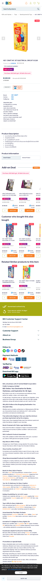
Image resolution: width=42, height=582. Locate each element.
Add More (36, 168)
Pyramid (14, 498)
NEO (28, 523)
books (10, 472)
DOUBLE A (18, 489)
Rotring (33, 487)
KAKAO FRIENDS (19, 507)
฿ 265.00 (6, 78)
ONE (28, 534)
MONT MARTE (26, 498)
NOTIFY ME (24, 578)
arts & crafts (23, 496)
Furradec (11, 536)
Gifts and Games (6, 14)
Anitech (26, 514)
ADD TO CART (13, 210)
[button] (3, 38)
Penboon (5, 476)
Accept (21, 572)
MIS (21, 476)
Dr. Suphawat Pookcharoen (21, 474)
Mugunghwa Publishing (9, 478)
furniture (27, 533)
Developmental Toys (26, 14)
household (15, 514)
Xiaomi (34, 514)
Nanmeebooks (6, 480)
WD (3, 525)
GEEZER (18, 525)
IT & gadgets (20, 523)
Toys (15, 14)
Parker (21, 487)
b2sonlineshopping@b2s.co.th (15, 327)
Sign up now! (18, 561)
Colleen (36, 496)
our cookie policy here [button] (15, 569)
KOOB (25, 478)
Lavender (34, 472)
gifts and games (21, 505)
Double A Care (11, 516)
